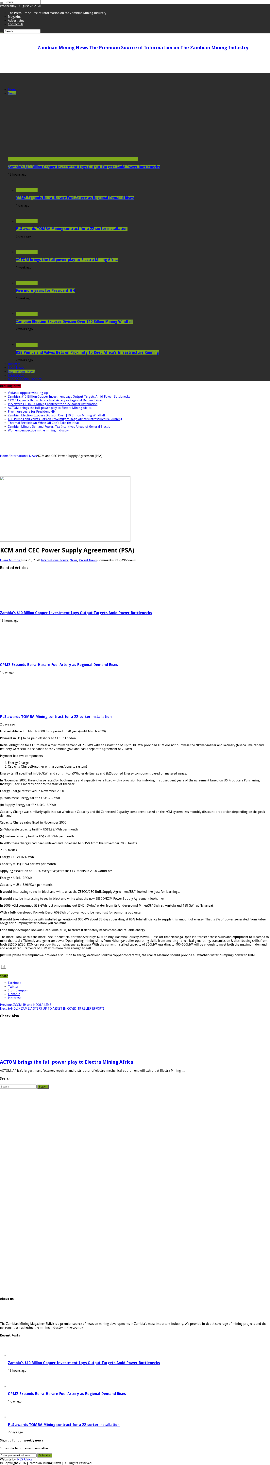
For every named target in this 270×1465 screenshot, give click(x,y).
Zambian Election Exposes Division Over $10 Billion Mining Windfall (74, 322)
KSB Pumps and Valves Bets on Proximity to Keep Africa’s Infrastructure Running (87, 352)
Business (14, 364)
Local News (16, 368)
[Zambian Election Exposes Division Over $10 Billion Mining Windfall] (27, 314)
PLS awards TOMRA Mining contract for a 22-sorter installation (71, 229)
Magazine (14, 17)
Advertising (16, 20)
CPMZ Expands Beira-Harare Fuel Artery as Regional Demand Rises (75, 198)
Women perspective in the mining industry (38, 430)
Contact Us (15, 24)
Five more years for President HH (45, 290)
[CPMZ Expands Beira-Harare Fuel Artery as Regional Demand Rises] (27, 190)
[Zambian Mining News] (19, 82)
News (12, 93)
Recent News (88, 560)
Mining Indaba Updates (25, 379)
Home (12, 89)
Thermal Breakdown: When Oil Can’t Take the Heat (43, 423)
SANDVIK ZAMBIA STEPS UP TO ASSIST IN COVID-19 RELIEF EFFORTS (52, 1008)
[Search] (1, 3)
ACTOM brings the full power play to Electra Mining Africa (67, 260)
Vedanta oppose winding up (28, 393)
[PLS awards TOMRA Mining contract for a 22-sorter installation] (27, 221)
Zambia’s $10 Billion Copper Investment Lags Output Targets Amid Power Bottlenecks (84, 167)
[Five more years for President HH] (27, 283)
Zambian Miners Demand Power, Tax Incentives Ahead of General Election (60, 426)
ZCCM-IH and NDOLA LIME (25, 1005)
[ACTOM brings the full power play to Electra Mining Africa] (27, 252)
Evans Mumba (10, 560)
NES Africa (24, 1459)
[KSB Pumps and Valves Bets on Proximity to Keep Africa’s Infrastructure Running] (27, 345)
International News (21, 371)
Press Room (16, 375)
